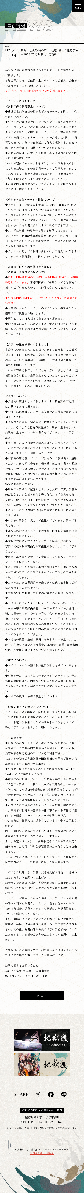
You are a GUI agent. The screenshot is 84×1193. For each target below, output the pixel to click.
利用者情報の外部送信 (42, 1153)
